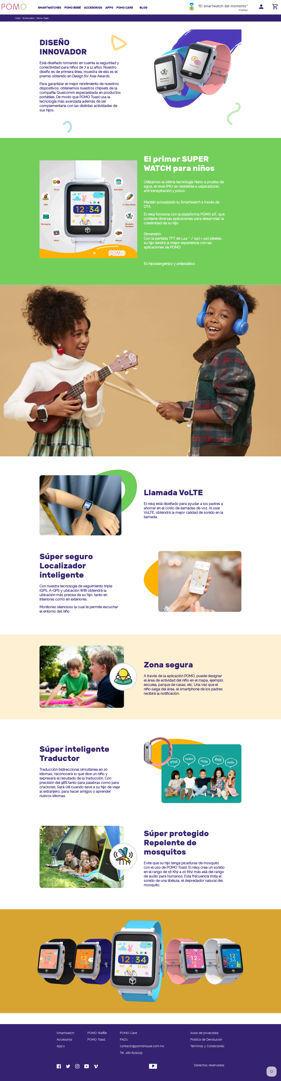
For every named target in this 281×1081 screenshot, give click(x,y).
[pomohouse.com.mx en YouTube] (86, 1067)
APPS (109, 7)
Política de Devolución (206, 1039)
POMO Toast (96, 1039)
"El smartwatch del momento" (223, 6)
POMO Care (124, 7)
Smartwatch (28, 18)
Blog (143, 7)
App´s (61, 1046)
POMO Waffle (97, 1033)
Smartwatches (49, 7)
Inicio (17, 18)
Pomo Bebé (72, 7)
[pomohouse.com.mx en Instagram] (77, 1067)
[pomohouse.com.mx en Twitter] (68, 1067)
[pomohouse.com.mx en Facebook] (59, 1067)
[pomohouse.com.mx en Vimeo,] (96, 1067)
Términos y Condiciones (207, 1046)
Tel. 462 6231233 (131, 1052)
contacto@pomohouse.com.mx (142, 1046)
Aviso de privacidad (204, 1033)
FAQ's (124, 1039)
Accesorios (93, 7)
